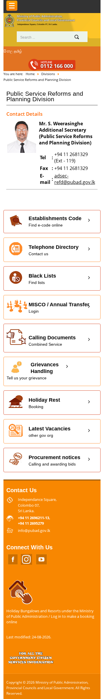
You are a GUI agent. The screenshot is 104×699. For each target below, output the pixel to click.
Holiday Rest (44, 403)
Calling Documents (52, 341)
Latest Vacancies (49, 432)
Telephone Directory (54, 250)
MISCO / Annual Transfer (59, 308)
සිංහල (8, 51)
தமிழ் (18, 51)
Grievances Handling (33, 371)
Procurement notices (54, 460)
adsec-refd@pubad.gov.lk (74, 179)
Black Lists (42, 279)
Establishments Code (55, 221)
